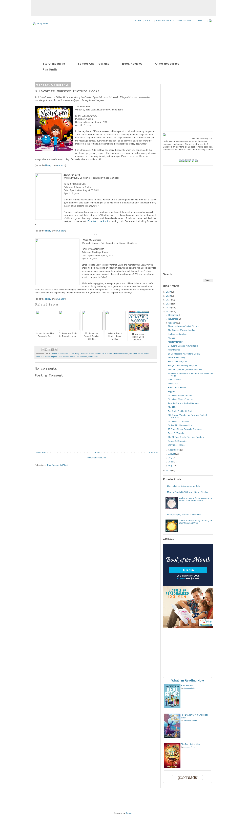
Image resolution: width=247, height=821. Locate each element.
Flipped (171, 391)
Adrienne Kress (189, 747)
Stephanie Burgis (190, 720)
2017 (168, 300)
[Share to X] (49, 349)
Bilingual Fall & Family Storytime (182, 365)
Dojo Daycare (174, 380)
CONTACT (200, 20)
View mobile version (96, 458)
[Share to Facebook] (52, 349)
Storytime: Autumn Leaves (180, 395)
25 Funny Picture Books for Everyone (185, 429)
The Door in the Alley (190, 744)
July (170, 458)
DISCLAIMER (184, 20)
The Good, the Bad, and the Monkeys (185, 369)
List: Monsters (81, 357)
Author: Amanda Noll (60, 354)
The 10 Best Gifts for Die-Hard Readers (186, 437)
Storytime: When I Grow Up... (181, 399)
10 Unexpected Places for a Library (184, 354)
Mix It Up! (172, 407)
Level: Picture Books (66, 357)
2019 (168, 292)
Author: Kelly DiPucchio (78, 354)
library (48, 165)
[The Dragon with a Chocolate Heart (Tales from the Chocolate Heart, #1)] (172, 738)
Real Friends (187, 685)
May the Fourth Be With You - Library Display (187, 492)
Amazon (61, 165)
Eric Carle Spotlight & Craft (180, 411)
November (173, 319)
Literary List (93, 357)
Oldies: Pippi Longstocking (180, 425)
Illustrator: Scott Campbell (46, 357)
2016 (168, 304)
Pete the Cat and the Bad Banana (183, 403)
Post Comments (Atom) (57, 465)
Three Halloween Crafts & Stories (183, 326)
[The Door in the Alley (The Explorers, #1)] (172, 767)
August (171, 454)
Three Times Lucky (176, 358)
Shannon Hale (189, 688)
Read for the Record (177, 387)
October (172, 323)
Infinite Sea (173, 384)
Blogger (129, 813)
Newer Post (41, 452)
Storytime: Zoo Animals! (178, 421)
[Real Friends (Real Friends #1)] (172, 707)
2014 (168, 311)
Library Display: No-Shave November (184, 514)
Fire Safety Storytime (177, 361)
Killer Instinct (174, 350)
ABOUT (149, 20)
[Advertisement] (123, 7)
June (170, 462)
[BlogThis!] (46, 349)
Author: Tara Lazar (96, 354)
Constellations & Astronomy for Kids (183, 486)
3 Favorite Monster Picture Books (183, 346)
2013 (168, 470)
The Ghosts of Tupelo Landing (182, 330)
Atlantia (171, 338)
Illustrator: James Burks (139, 354)
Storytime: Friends (176, 445)
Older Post (153, 452)
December (173, 315)
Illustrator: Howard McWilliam (116, 354)
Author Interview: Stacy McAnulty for (195, 499)
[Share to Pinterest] (55, 349)
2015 (168, 308)
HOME (138, 20)
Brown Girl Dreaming (177, 441)
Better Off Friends (176, 433)
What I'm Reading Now (187, 680)
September (173, 450)
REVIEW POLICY (165, 20)
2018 (168, 296)
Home (97, 452)
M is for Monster (175, 342)
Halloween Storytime (177, 334)
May (170, 465)
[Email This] (43, 349)
